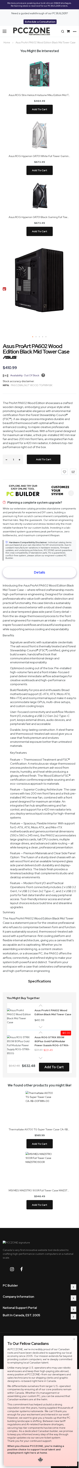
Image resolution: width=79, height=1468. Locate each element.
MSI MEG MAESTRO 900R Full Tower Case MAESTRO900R (39, 1190)
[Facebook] (24, 1269)
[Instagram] (15, 1269)
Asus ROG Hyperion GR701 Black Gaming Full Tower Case (39, 217)
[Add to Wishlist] (64, 472)
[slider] (39, 4)
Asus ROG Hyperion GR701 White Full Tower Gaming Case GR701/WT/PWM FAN (39, 156)
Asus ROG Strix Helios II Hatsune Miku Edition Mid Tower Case (39, 95)
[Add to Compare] (73, 472)
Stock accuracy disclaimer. (19, 381)
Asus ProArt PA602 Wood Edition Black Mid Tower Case (53, 1012)
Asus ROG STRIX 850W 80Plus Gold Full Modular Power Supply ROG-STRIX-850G (52, 1041)
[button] (33, 337)
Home (6, 42)
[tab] (39, 572)
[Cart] (69, 31)
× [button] (74, 1339)
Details (39, 572)
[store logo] (31, 31)
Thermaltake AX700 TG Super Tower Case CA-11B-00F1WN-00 (39, 1129)
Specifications (39, 981)
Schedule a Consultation (40, 21)
